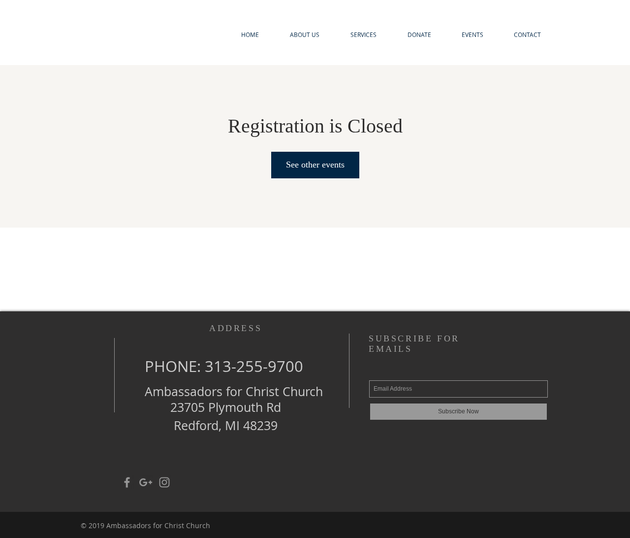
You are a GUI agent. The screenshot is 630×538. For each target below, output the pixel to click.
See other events (315, 164)
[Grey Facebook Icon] (127, 482)
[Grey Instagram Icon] (164, 482)
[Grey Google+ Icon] (146, 482)
